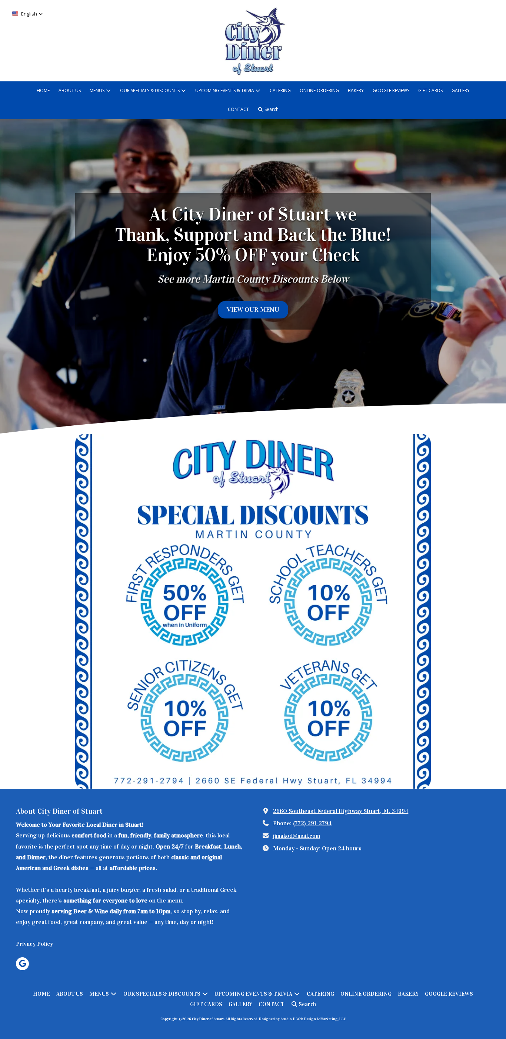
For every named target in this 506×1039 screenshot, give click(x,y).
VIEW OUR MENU (253, 310)
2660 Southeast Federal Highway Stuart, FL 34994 (340, 810)
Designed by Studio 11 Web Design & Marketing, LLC (302, 1019)
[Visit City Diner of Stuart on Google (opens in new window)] (22, 963)
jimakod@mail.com (296, 835)
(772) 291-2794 (312, 823)
